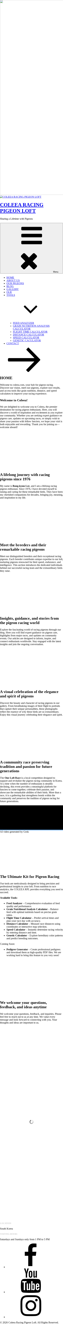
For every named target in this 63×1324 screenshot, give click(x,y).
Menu (55, 272)
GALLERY (12, 289)
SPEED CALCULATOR (26, 337)
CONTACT (12, 343)
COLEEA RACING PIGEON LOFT (21, 208)
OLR (9, 292)
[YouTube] (30, 1292)
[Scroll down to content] (24, 371)
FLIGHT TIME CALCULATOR (30, 331)
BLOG (10, 286)
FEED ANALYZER (23, 323)
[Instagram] (30, 1317)
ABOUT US (13, 280)
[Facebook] (30, 1267)
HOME (10, 277)
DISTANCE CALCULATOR (28, 334)
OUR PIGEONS (15, 283)
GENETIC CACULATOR (27, 340)
